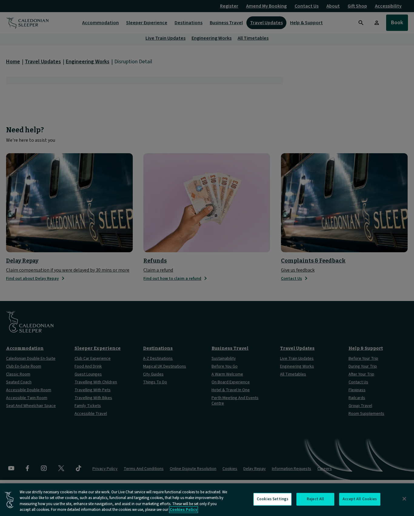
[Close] (404, 498)
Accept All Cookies (359, 499)
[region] (207, 499)
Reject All (315, 499)
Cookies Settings (272, 499)
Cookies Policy (183, 509)
